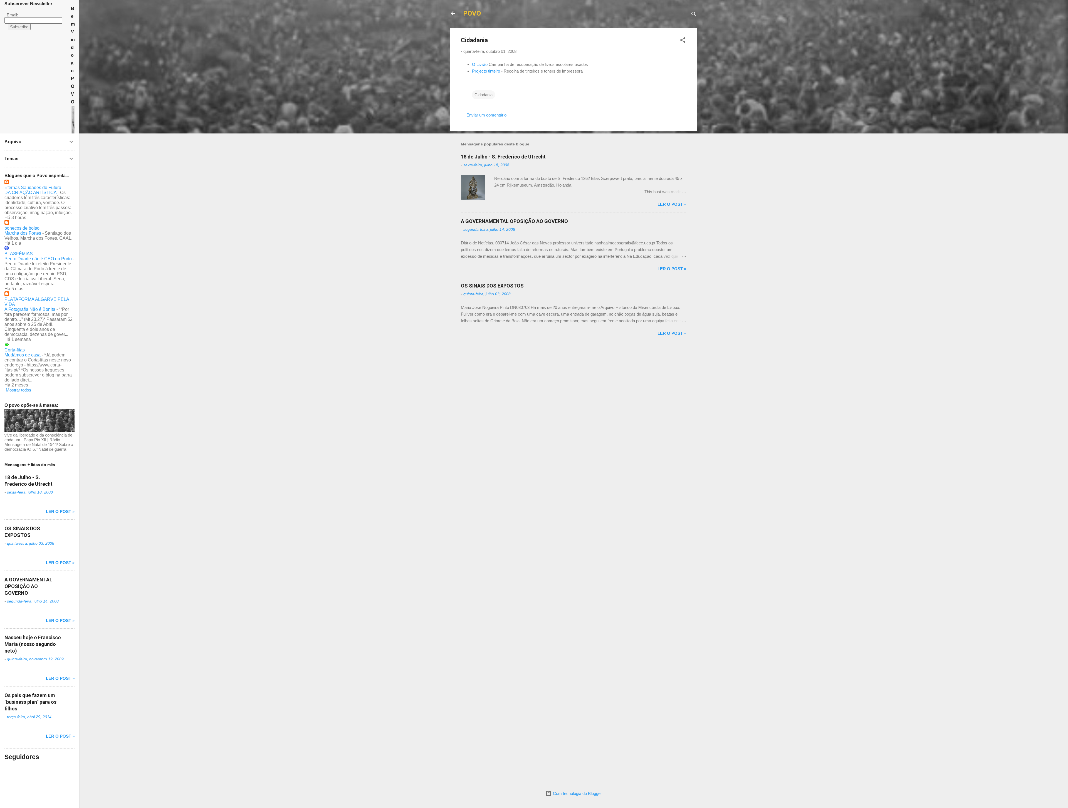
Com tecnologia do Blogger (577, 793)
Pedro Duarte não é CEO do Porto (38, 258)
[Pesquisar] (694, 15)
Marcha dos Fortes (22, 233)
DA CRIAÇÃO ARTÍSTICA (30, 192)
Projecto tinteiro (486, 71)
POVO (472, 13)
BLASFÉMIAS (18, 253)
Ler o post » (671, 204)
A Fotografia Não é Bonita (29, 309)
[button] (682, 41)
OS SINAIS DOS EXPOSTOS (492, 286)
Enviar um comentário (486, 115)
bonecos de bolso (21, 228)
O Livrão (480, 64)
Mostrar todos (18, 390)
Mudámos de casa (22, 355)
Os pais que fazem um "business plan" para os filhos (30, 702)
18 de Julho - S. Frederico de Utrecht (503, 157)
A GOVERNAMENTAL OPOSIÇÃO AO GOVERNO (514, 221)
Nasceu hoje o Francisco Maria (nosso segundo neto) (32, 644)
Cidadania (483, 94)
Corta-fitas (14, 350)
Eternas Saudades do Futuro (32, 187)
